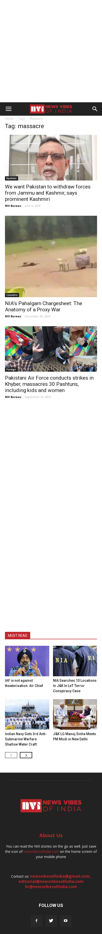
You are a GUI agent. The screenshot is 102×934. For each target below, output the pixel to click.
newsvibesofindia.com (41, 851)
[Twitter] (51, 921)
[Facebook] (36, 921)
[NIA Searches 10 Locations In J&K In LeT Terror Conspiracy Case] (75, 661)
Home (9, 118)
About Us (51, 835)
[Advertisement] (51, 51)
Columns (12, 295)
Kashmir (11, 178)
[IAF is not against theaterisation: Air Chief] (27, 661)
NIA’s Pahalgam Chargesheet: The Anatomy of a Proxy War (43, 306)
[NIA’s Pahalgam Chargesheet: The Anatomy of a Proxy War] (51, 256)
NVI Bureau (13, 206)
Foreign (11, 369)
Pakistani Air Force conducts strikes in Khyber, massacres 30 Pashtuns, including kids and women (49, 384)
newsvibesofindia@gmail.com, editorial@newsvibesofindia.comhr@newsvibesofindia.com (55, 881)
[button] (95, 109)
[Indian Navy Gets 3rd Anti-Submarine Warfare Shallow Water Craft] (27, 714)
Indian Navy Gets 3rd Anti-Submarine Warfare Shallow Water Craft (26, 739)
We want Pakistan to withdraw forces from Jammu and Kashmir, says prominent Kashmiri (48, 193)
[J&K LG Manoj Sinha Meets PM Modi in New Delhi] (75, 714)
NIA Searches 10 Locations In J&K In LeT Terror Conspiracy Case (75, 686)
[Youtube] (65, 921)
